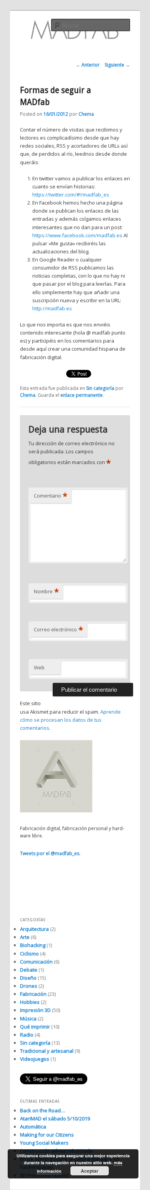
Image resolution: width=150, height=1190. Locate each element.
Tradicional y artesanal (46, 1050)
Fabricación (33, 993)
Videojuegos (34, 1058)
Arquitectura (34, 928)
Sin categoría (100, 388)
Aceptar (89, 1170)
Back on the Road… (42, 1110)
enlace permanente (81, 395)
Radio (26, 1034)
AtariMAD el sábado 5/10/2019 (55, 1118)
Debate (28, 969)
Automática (33, 1126)
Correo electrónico (58, 629)
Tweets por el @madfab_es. (50, 853)
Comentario (50, 495)
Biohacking (32, 945)
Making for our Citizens (47, 1134)
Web (39, 667)
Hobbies (30, 1002)
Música (28, 1018)
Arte (25, 937)
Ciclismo (29, 953)
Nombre (46, 591)
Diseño (28, 977)
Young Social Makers (44, 1142)
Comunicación (36, 961)
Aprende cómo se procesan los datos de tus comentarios (70, 719)
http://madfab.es (52, 308)
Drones (28, 985)
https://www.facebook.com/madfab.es (77, 235)
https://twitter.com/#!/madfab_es (70, 194)
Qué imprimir (35, 1026)
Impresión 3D (35, 1010)
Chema (86, 114)
